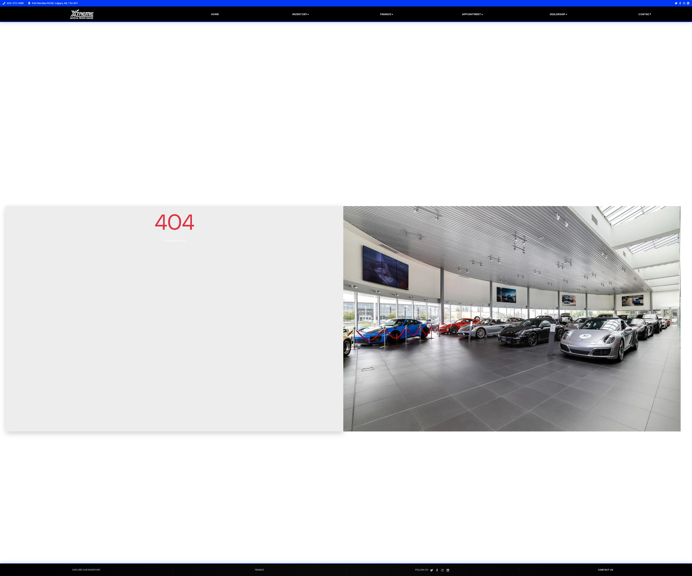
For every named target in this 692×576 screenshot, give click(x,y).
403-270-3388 (15, 3)
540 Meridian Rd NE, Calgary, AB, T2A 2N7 (55, 3)
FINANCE (259, 569)
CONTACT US (605, 569)
